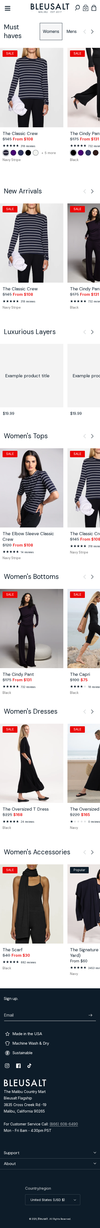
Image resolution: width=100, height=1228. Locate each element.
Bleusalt (43, 1218)
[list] (50, 108)
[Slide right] (92, 31)
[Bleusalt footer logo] (25, 1084)
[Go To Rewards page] (85, 8)
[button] (77, 8)
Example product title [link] (27, 376)
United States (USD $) (48, 1200)
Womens (51, 31)
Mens (71, 31)
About (10, 1163)
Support (11, 1152)
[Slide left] (84, 31)
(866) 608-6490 (63, 1124)
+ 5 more (48, 152)
